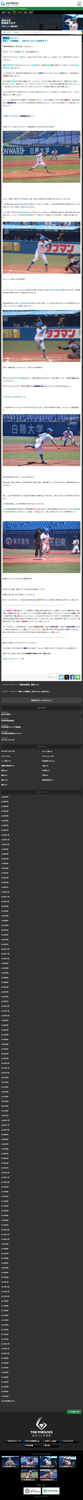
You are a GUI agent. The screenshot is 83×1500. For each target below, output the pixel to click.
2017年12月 (5, 1287)
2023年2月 (4, 997)
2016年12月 (5, 1344)
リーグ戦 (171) (6, 761)
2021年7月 (4, 1087)
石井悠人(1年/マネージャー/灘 (13, 659)
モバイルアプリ (67, 1441)
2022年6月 (4, 1035)
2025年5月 (4, 868)
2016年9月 (4, 1358)
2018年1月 (4, 1282)
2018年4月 (4, 1268)
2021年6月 (4, 1092)
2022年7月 (4, 1030)
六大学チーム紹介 (49, 1441)
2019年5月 (4, 1206)
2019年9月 (4, 1187)
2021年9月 (4, 1077)
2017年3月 (4, 1329)
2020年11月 (5, 1125)
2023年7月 (4, 973)
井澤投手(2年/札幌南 (46, 127)
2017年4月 (4, 1325)
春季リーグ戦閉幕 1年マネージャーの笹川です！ (34, 691)
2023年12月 (5, 949)
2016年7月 (4, 1368)
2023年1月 (4, 1001)
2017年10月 (5, 1296)
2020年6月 (4, 1149)
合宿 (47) (45, 766)
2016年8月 (4, 1363)
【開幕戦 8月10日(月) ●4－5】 (19, 116)
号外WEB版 (28, 1445)
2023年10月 (5, 958)
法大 (9, 12)
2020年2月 (4, 1163)
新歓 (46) (4, 770)
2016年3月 (4, 1387)
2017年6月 (4, 1315)
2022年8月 (4, 1025)
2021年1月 (4, 1115)
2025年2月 (4, 882)
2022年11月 (5, 1011)
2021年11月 (5, 1068)
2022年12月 (5, 1006)
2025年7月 (4, 859)
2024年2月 (4, 939)
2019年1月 (4, 1225)
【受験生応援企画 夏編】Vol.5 (28, 684)
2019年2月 (4, 1220)
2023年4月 (4, 987)
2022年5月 (4, 1039)
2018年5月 (4, 1263)
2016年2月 (4, 1391)
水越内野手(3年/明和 (27, 303)
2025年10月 (5, 844)
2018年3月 (4, 1272)
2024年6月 (4, 920)
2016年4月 (4, 1382)
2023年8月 (4, 968)
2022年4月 (4, 1044)
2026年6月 (4, 806)
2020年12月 (5, 1120)
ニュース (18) (5, 756)
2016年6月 (4, 1372)
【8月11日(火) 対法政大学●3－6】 (14, 397)
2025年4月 (4, 873)
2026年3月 (4, 821)
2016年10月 (5, 1353)
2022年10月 (5, 1016)
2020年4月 (4, 1153)
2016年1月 (4, 1396)
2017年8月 (4, 1306)
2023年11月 (5, 954)
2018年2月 (4, 1277)
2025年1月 (4, 887)
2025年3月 (4, 878)
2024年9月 (4, 906)
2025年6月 (4, 863)
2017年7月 (4, 1310)
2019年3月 (4, 1215)
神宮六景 (46, 1445)
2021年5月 (4, 1096)
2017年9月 (4, 1301)
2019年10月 (5, 1182)
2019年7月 (4, 1196)
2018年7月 (4, 1253)
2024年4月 (4, 930)
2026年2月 (4, 825)
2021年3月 (4, 1106)
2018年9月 (4, 1244)
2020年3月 (4, 1158)
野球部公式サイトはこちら (40, 700)
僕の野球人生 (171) (48, 761)
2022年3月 (4, 1049)
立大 (20, 12)
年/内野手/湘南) (27, 204)
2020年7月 (4, 1144)
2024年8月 (4, 911)
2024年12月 (5, 892)
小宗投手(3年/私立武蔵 (56, 290)
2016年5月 (4, 1377)
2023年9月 (4, 963)
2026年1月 (4, 830)
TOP (4, 32)
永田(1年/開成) (35, 92)
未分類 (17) (46, 770)
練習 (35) (4, 775)
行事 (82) (45, 775)
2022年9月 (4, 1020)
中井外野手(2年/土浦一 (23, 212)
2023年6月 (4, 977)
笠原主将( (17, 204)
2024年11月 (5, 897)
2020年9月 (4, 1134)
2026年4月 (4, 816)
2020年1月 (4, 1168)
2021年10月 (5, 1073)
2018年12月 (5, 1230)
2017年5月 (4, 1320)
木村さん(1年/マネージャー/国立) (42, 84)
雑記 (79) (4, 785)
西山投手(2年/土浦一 (35, 407)
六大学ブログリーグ (13, 1441)
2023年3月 (4, 992)
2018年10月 (5, 1239)
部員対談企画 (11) (48, 780)
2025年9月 (4, 849)
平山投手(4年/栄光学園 (16, 378)
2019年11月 (5, 1177)
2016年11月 (5, 1349)
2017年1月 (4, 1339)
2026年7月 (4, 801)
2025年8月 (4, 854)
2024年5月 (4, 925)
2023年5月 (4, 982)
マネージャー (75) (48, 756)
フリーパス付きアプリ (9, 9)
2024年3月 (4, 935)
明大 (3, 12)
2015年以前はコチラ (8, 1401)
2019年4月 (4, 1211)
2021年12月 (5, 1063)
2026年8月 (4, 797)
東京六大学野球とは (31, 1441)
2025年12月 (5, 835)
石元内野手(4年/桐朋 (25, 215)
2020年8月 (4, 1139)
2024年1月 (4, 944)
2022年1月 (4, 1058)
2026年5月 (4, 811)
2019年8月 (4, 1192)
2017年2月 (4, 1334)
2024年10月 (5, 901)
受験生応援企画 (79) (7, 766)
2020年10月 (5, 1130)
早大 (25, 12)
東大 (14, 12)
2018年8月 (4, 1249)
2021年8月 (4, 1082)
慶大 (31, 12)
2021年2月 (4, 1111)
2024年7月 (4, 916)
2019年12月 (5, 1173)
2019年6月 (4, 1201)
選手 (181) (4, 780)
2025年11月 (5, 840)
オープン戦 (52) (47, 751)
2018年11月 (5, 1234)
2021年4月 (4, 1101)
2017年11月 (5, 1291)
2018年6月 (4, 1258)
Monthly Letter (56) (8, 751)
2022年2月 (4, 1054)
